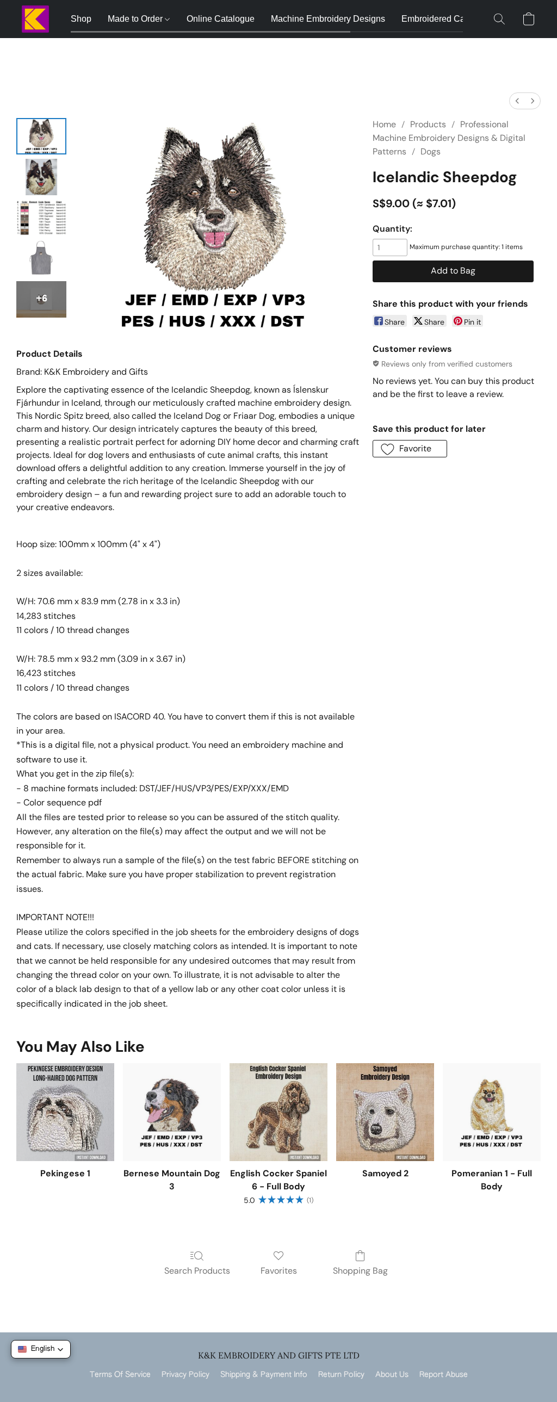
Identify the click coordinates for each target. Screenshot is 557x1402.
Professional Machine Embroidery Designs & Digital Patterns (449, 138)
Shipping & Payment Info (263, 1375)
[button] (35, 19)
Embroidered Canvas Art (448, 18)
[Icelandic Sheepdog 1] (41, 177)
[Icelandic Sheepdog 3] (41, 258)
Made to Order (136, 18)
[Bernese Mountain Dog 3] (172, 1112)
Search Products (197, 1270)
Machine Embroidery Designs (328, 18)
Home (384, 124)
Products (428, 124)
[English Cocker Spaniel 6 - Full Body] (278, 1112)
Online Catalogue (221, 18)
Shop (81, 18)
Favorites (279, 1270)
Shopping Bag (360, 1270)
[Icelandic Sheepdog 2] (41, 218)
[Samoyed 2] (385, 1112)
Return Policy (341, 1375)
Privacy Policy (185, 1375)
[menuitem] (517, 101)
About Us (392, 1375)
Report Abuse (443, 1375)
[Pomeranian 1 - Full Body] (492, 1112)
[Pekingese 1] (65, 1112)
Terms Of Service (120, 1375)
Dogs (430, 151)
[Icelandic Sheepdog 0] (41, 136)
